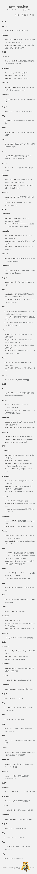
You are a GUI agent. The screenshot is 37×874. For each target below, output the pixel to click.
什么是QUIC (19, 698)
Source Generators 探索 (24, 680)
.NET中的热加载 (19, 719)
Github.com (20, 869)
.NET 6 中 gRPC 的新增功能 (25, 638)
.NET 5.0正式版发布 (24, 801)
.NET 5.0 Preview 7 (20, 837)
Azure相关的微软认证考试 (25, 491)
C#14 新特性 (22, 75)
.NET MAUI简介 (20, 611)
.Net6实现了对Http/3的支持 (26, 689)
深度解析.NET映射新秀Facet (24, 111)
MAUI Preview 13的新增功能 (25, 628)
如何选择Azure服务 (22, 501)
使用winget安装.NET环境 (25, 526)
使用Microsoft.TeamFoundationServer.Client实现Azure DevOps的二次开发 (20, 623)
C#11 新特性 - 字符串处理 (24, 436)
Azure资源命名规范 (21, 442)
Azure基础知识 (18, 858)
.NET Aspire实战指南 (22, 30)
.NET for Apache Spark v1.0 (25, 810)
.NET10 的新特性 (23, 78)
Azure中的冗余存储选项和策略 (25, 427)
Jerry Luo (16, 867)
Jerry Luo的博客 (18, 6)
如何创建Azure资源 (24, 460)
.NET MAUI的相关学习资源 (22, 578)
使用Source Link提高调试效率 (26, 792)
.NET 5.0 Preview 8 (21, 828)
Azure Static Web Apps (25, 819)
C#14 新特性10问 (23, 73)
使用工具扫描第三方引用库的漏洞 (24, 553)
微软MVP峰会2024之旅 (22, 380)
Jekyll (15, 869)
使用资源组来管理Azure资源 (25, 439)
